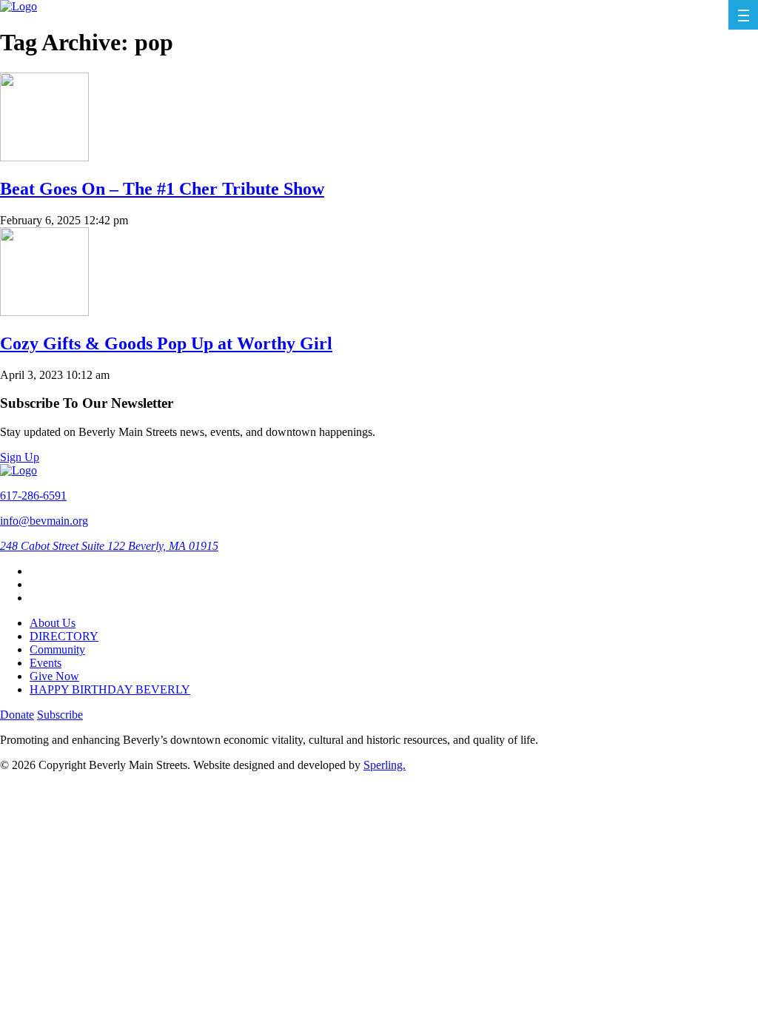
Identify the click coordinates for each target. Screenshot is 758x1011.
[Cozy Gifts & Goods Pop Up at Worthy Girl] (44, 312)
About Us (53, 623)
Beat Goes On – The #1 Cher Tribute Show (162, 188)
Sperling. (384, 765)
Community (57, 649)
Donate (17, 714)
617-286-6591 (33, 495)
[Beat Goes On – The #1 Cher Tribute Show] (44, 157)
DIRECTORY (64, 636)
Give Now (54, 676)
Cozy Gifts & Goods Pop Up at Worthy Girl (166, 343)
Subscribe (60, 714)
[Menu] (743, 15)
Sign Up (19, 457)
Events (45, 662)
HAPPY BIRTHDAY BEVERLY (110, 689)
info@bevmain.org (44, 520)
